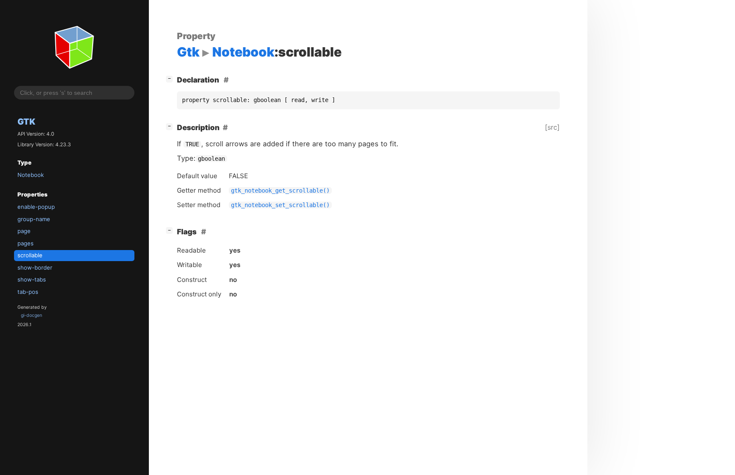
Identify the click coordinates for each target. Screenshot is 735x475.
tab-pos (27, 291)
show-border (34, 267)
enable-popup (36, 206)
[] (171, 78)
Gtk (26, 122)
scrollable (30, 255)
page (24, 231)
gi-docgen (31, 315)
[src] (552, 127)
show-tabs (31, 279)
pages (25, 243)
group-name (33, 219)
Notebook (30, 174)
